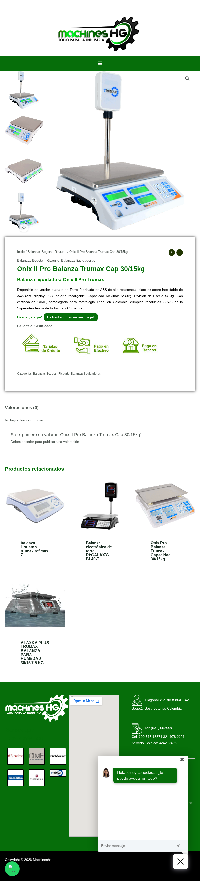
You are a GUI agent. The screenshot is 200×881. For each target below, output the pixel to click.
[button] (187, 78)
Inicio (21, 252)
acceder (28, 442)
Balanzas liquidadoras (78, 260)
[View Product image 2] (24, 130)
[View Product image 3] (24, 171)
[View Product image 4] (24, 211)
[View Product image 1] (24, 90)
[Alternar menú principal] (100, 63)
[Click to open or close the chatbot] (180, 861)
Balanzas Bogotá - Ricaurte (47, 252)
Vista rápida (35, 532)
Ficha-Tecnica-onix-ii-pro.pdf (71, 317)
